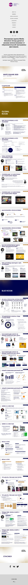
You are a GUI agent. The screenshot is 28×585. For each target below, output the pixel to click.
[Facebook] (10, 566)
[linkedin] (17, 32)
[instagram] (14, 32)
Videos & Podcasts (14, 16)
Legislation (14, 20)
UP (13, 581)
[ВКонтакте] (14, 566)
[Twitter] (17, 566)
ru (15, 35)
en (12, 35)
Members (14, 14)
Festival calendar (14, 18)
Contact (14, 27)
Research (14, 22)
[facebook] (11, 32)
